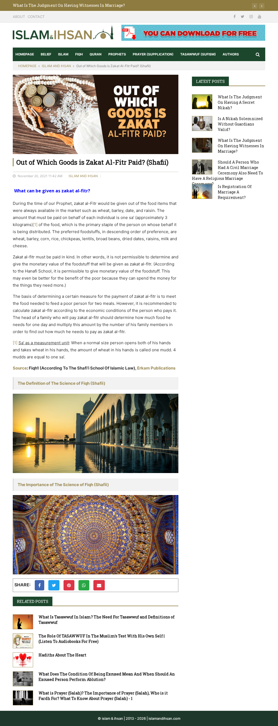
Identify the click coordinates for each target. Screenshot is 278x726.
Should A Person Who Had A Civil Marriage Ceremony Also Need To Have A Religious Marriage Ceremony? (227, 172)
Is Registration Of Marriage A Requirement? (235, 192)
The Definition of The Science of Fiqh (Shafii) (61, 383)
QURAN (96, 54)
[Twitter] (243, 16)
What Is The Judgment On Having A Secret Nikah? (240, 102)
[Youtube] (259, 16)
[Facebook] (235, 16)
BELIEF (46, 54)
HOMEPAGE (24, 54)
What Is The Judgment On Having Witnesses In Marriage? (69, 5)
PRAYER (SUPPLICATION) (153, 54)
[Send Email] (99, 585)
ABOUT (19, 16)
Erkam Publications (156, 368)
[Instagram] (251, 16)
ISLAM (63, 54)
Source (20, 368)
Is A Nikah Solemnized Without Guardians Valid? (240, 124)
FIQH (79, 54)
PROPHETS (117, 54)
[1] (35, 224)
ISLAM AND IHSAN (56, 66)
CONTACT (36, 16)
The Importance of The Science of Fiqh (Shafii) (63, 484)
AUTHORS (231, 54)
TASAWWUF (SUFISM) (198, 54)
